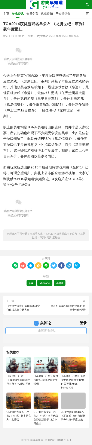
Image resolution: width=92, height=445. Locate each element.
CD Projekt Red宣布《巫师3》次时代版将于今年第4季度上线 (73, 415)
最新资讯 (73, 36)
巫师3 (59, 283)
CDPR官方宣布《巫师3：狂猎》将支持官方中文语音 (18, 415)
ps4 (31, 283)
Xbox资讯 (61, 36)
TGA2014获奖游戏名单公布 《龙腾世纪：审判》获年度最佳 (58, 235)
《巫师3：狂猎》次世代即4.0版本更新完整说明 (46, 379)
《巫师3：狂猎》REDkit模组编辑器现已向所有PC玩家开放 (18, 379)
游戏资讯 (18, 13)
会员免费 (32, 13)
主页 (6, 13)
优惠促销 (47, 13)
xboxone (45, 283)
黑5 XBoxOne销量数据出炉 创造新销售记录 (68, 307)
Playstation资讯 (44, 36)
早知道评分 (62, 13)
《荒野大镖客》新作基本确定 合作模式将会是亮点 (23, 307)
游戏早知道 (46, 4)
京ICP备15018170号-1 (58, 440)
